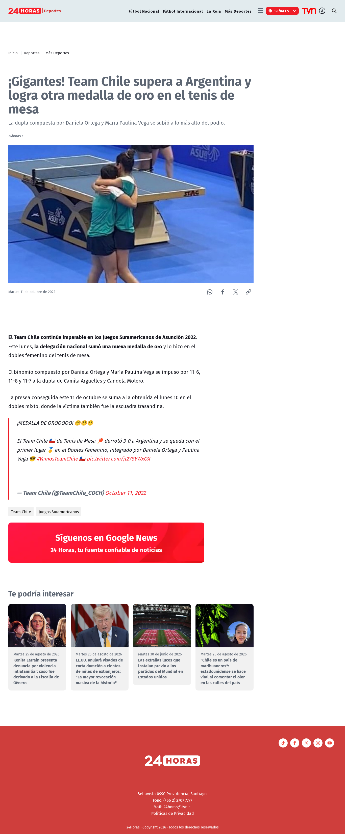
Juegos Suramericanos (59, 512)
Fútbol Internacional (183, 11)
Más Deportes (238, 11)
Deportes (31, 52)
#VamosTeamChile (57, 458)
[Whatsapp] (210, 292)
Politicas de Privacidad (172, 813)
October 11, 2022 (125, 493)
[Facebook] (222, 292)
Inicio (13, 52)
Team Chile (21, 512)
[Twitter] (235, 292)
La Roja (214, 11)
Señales (282, 11)
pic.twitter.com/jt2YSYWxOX (118, 458)
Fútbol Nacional (144, 11)
